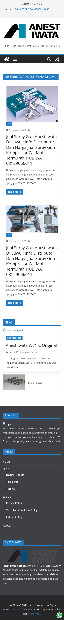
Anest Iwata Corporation (17, 565)
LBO (9, 124)
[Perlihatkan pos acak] (57, 59)
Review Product (15, 474)
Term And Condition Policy (21, 510)
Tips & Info (12, 481)
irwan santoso (31, 352)
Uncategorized (14, 338)
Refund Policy (14, 517)
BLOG (6, 469)
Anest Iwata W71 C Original (31, 345)
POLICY (7, 497)
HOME (6, 461)
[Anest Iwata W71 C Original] (32, 330)
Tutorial (10, 488)
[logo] (7, 424)
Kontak (7, 525)
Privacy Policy (14, 503)
